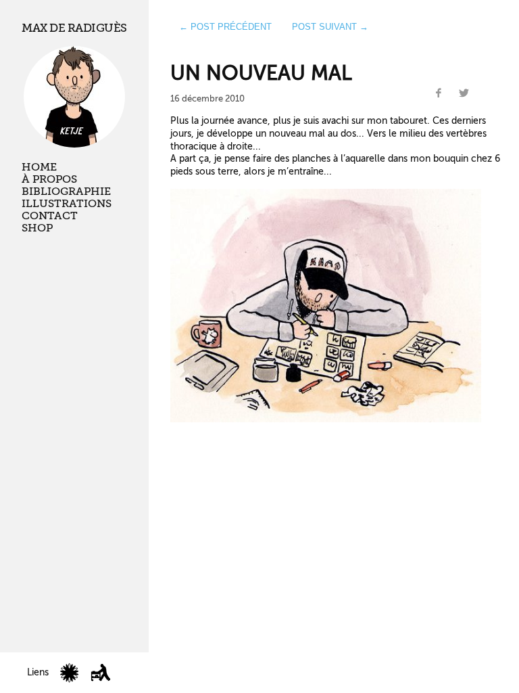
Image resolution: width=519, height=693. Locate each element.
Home (39, 167)
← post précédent (225, 27)
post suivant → (330, 27)
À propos (49, 179)
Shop (37, 228)
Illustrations (67, 204)
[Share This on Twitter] (463, 93)
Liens (38, 672)
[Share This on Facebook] (438, 93)
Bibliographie (66, 191)
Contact (50, 216)
